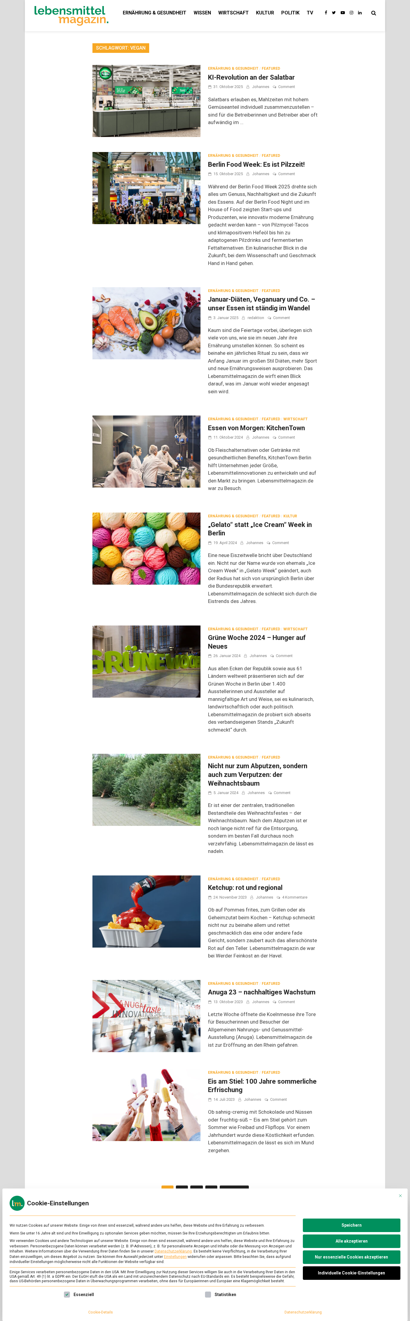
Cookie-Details (100, 1312)
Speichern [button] (352, 1225)
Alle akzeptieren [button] (352, 1241)
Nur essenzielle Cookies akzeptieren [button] (351, 1257)
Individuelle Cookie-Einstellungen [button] (351, 1273)
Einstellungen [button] (175, 1257)
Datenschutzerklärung (173, 1251)
